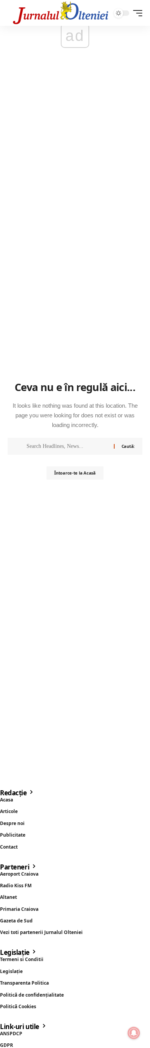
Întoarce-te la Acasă (75, 473)
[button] (135, 13)
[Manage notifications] (134, 1033)
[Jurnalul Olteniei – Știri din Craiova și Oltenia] (61, 13)
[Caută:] (67, 446)
